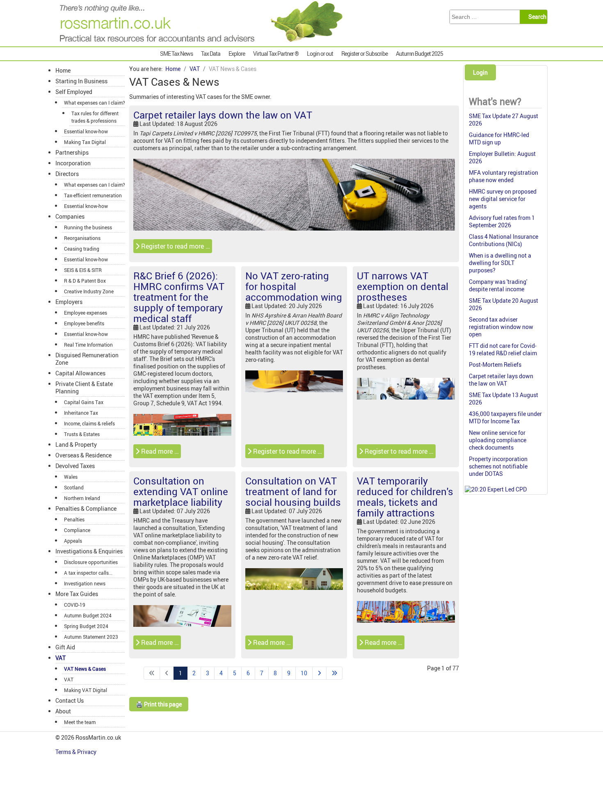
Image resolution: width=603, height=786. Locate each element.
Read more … (159, 451)
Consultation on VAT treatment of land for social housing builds (293, 491)
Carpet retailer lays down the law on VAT (222, 114)
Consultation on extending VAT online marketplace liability (180, 491)
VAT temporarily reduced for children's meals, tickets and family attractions (405, 496)
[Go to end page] (334, 673)
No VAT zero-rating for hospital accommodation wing (293, 286)
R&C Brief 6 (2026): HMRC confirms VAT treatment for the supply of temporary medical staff (178, 297)
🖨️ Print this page (159, 704)
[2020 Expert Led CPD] (496, 489)
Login (480, 72)
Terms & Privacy (76, 752)
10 (304, 673)
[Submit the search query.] (536, 17)
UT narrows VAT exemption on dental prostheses (402, 286)
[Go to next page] (319, 673)
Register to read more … (174, 246)
